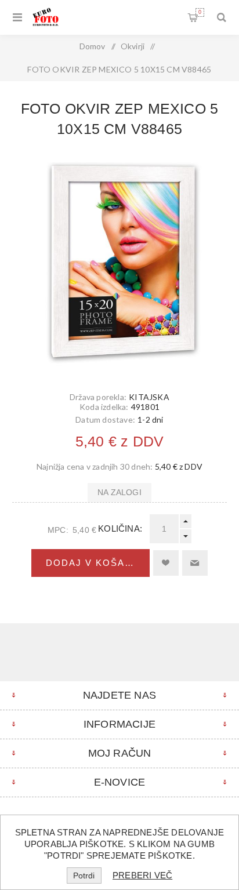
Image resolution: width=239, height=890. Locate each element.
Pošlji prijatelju (195, 563)
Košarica (199, 12)
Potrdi (84, 875)
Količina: (120, 528)
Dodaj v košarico (98, 563)
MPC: (58, 530)
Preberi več (142, 875)
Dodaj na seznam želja (166, 563)
